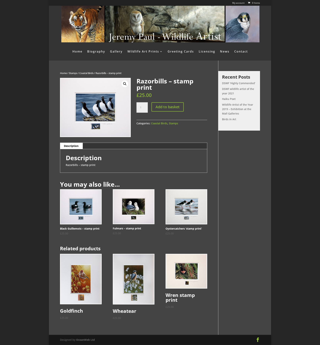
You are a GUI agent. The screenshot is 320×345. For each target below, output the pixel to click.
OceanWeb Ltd (85, 339)
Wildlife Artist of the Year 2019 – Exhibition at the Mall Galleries (237, 109)
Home (77, 51)
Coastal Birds (86, 73)
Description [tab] (71, 146)
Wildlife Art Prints (143, 51)
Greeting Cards (181, 51)
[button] (124, 83)
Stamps (73, 73)
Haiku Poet (229, 99)
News (224, 51)
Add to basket (168, 106)
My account (238, 3)
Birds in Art (229, 119)
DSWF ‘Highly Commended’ (238, 83)
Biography (96, 51)
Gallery (116, 51)
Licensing (207, 51)
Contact (241, 51)
